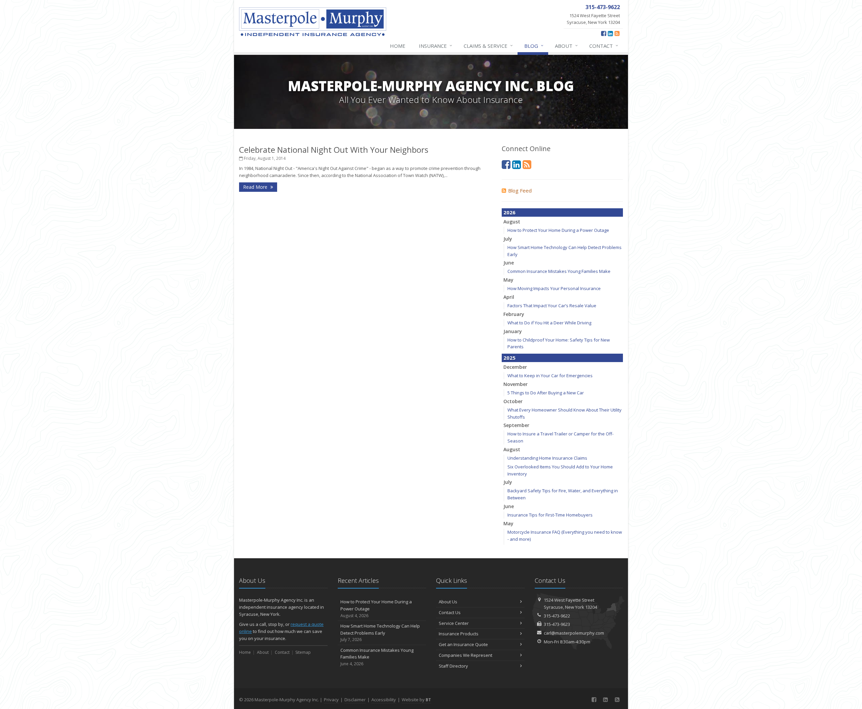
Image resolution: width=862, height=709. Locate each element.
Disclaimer (355, 700)
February (513, 314)
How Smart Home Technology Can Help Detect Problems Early (380, 633)
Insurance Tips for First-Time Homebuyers (550, 515)
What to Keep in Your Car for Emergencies (550, 376)
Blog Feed (520, 190)
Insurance (435, 45)
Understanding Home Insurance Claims (547, 458)
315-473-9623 (557, 624)
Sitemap (303, 652)
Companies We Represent (465, 655)
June (508, 262)
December (515, 367)
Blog (533, 45)
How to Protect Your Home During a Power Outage (558, 230)
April (508, 297)
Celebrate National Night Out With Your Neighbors (333, 149)
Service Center (454, 623)
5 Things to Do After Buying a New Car (545, 393)
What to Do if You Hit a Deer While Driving (549, 323)
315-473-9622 (557, 616)
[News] (617, 33)
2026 (509, 212)
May (508, 280)
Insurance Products (458, 634)
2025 (509, 357)
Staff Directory (453, 666)
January (512, 331)
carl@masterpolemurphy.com (574, 633)
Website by (416, 700)
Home (397, 45)
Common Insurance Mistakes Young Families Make (558, 271)
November (515, 384)
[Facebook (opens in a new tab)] (603, 33)
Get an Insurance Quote (463, 644)
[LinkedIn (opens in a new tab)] (610, 33)
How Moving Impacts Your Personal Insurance (554, 288)
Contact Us (450, 612)
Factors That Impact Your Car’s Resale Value (551, 306)
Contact (603, 45)
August (511, 221)
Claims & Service (488, 45)
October (513, 401)
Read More (256, 187)
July (507, 239)
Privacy (331, 700)
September (516, 425)
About (566, 45)
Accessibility (383, 700)
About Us (448, 602)
